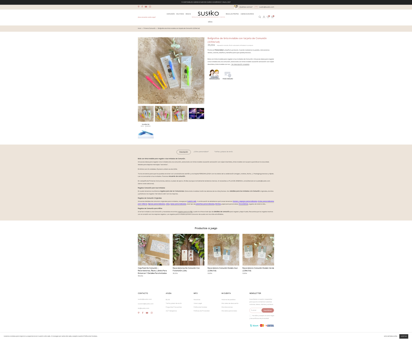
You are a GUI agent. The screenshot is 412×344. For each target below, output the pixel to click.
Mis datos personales (229, 311)
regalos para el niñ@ (185, 212)
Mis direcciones (227, 307)
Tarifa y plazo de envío (174, 303)
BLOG (168, 300)
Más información (390, 336)
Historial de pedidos (229, 300)
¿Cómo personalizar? (201, 152)
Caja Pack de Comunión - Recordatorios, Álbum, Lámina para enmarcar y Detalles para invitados (152, 271)
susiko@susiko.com (145, 299)
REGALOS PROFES (232, 14)
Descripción (183, 152)
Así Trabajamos (171, 311)
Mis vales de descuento (230, 303)
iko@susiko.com (143, 308)
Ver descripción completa (240, 64)
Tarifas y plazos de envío (223, 152)
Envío (231, 45)
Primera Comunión (150, 28)
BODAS (188, 14)
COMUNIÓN (171, 14)
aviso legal (270, 316)
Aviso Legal (198, 303)
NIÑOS (210, 22)
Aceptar (404, 336)
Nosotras (197, 300)
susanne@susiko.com (145, 304)
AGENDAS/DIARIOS (247, 14)
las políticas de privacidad (260, 318)
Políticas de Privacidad (201, 311)
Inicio (139, 28)
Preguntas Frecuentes (174, 307)
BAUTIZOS (180, 14)
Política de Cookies (200, 307)
